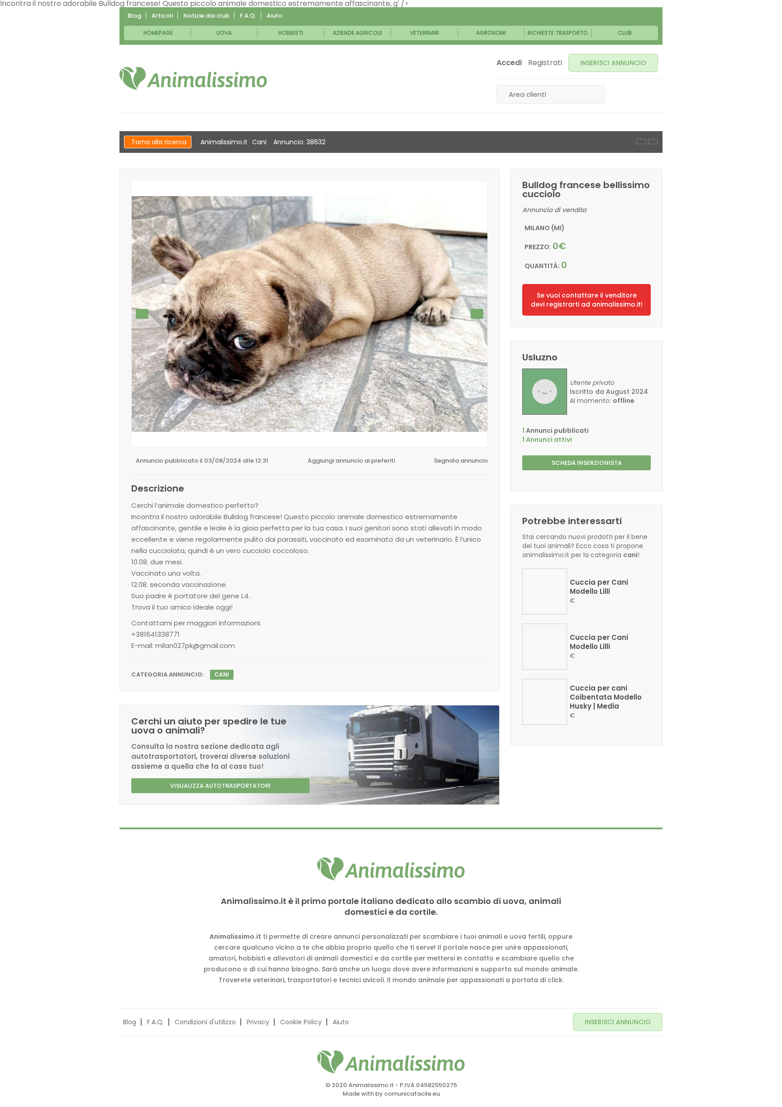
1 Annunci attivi (547, 439)
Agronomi (491, 33)
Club (625, 33)
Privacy (258, 1022)
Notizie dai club (206, 15)
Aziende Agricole (357, 33)
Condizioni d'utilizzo (205, 1022)
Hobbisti (290, 33)
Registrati (545, 62)
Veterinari (424, 33)
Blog (134, 15)
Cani (259, 142)
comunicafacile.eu (412, 1093)
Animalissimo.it (224, 142)
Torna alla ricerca (158, 142)
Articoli (162, 15)
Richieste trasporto (558, 33)
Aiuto (274, 15)
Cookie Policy (301, 1022)
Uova (224, 33)
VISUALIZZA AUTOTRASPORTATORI (220, 785)
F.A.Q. (248, 15)
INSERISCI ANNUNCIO (613, 62)
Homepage (158, 33)
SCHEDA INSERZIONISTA (587, 463)
